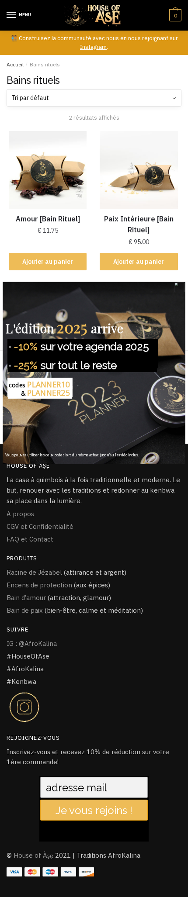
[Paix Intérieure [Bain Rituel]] (139, 170)
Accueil (15, 64)
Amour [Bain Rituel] (48, 218)
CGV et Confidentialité (40, 526)
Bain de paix (25, 610)
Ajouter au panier (47, 262)
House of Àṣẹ (33, 855)
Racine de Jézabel (34, 572)
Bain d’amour (26, 597)
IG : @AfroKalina (32, 643)
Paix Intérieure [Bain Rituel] (139, 224)
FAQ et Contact (30, 539)
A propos (20, 514)
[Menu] (12, 15)
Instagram (93, 47)
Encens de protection (39, 585)
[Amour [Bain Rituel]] (48, 170)
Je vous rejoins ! (94, 810)
